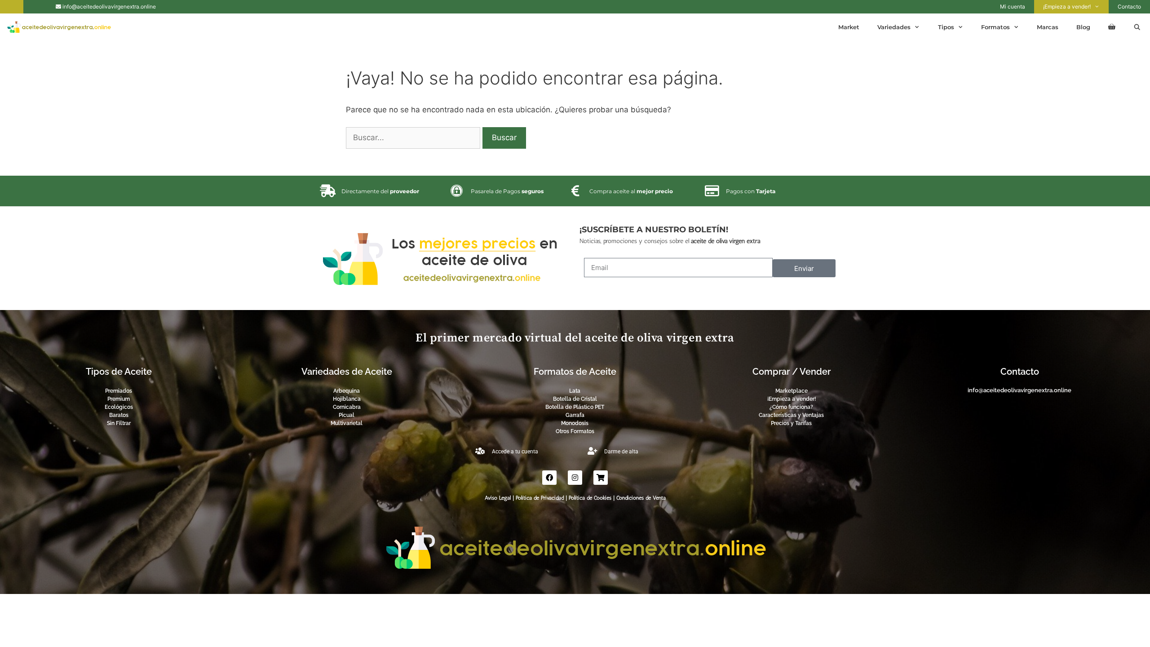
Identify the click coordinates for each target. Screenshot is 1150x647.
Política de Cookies (590, 498)
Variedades (894, 27)
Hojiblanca (347, 399)
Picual (346, 415)
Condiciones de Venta (641, 498)
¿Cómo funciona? (791, 407)
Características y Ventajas (791, 415)
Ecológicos (119, 407)
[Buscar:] (414, 137)
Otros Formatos (575, 431)
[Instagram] (575, 477)
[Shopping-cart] (600, 477)
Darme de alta (621, 451)
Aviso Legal (498, 498)
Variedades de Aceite (346, 371)
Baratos (118, 415)
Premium (118, 399)
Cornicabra (347, 407)
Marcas (1047, 27)
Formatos (995, 27)
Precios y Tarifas (791, 423)
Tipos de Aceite (119, 371)
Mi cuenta (1012, 6)
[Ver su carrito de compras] (1111, 26)
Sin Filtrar (119, 423)
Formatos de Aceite (575, 371)
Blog (1083, 27)
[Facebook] (549, 477)
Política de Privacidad (540, 498)
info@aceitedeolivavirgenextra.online (108, 6)
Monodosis (574, 423)
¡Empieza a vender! (1067, 6)
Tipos (946, 27)
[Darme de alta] (592, 451)
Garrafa (575, 415)
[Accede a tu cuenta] (480, 451)
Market (848, 27)
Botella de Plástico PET (574, 407)
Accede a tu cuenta (515, 451)
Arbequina (346, 391)
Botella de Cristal (575, 399)
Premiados (118, 391)
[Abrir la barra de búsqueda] (1137, 26)
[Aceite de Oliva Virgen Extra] (61, 26)
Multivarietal (347, 423)
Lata (574, 391)
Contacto (1129, 6)
